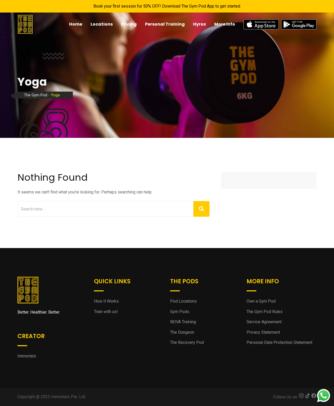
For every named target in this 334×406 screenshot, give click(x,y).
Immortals (26, 356)
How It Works (106, 301)
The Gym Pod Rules (265, 311)
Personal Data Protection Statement (279, 342)
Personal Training (165, 24)
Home (75, 24)
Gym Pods (179, 311)
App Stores (280, 24)
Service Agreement (264, 321)
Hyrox (199, 24)
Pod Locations (183, 301)
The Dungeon (182, 332)
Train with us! (106, 311)
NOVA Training (183, 321)
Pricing (129, 24)
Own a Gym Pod (261, 301)
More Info (224, 24)
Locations (102, 24)
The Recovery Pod (187, 342)
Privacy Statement (263, 332)
